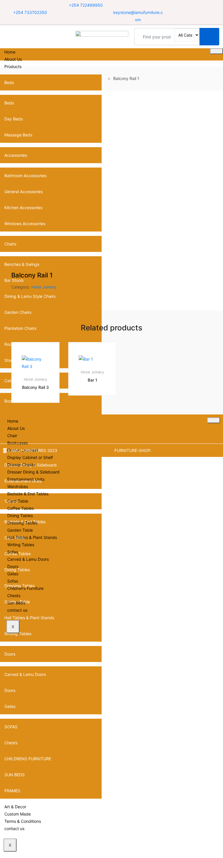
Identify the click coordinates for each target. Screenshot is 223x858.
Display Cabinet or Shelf (30, 457)
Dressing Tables (22, 522)
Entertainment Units (25, 479)
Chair (12, 435)
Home (9, 51)
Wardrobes (17, 486)
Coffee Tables (20, 508)
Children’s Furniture (25, 588)
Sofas (12, 551)
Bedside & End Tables (27, 493)
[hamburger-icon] (216, 51)
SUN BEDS (14, 774)
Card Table (17, 501)
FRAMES (12, 790)
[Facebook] (186, 5)
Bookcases (17, 442)
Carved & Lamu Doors (25, 674)
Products (12, 66)
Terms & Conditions (22, 821)
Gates (9, 706)
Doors (9, 653)
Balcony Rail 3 (35, 387)
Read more (38, 422)
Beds (9, 82)
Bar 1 (92, 380)
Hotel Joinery (43, 286)
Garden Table (20, 530)
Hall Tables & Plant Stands (32, 537)
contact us (14, 828)
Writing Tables (20, 544)
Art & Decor (15, 806)
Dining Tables (20, 515)
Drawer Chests (21, 464)
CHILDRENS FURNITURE (27, 758)
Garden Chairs (17, 312)
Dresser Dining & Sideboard (33, 471)
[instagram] (201, 5)
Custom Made (17, 813)
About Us (13, 59)
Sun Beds (16, 602)
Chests (10, 742)
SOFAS (10, 726)
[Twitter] (193, 5)
